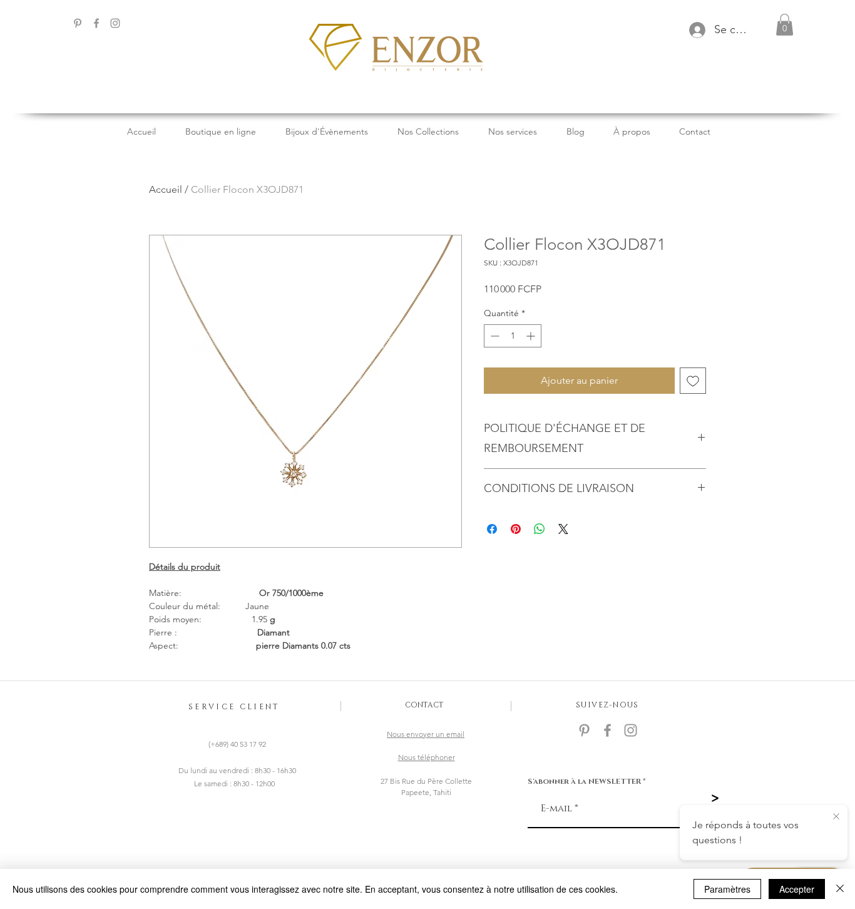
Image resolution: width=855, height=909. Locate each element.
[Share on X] (563, 529)
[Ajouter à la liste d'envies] (693, 380)
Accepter (796, 889)
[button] (785, 25)
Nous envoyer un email (425, 734)
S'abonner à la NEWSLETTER (584, 781)
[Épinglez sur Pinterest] (515, 529)
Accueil (165, 189)
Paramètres (727, 889)
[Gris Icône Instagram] (115, 23)
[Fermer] (839, 889)
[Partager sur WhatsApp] (539, 529)
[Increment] (532, 336)
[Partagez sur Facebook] (491, 529)
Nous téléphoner (426, 757)
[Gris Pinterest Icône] (77, 23)
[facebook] (96, 23)
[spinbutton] (512, 336)
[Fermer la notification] (836, 817)
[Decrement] (493, 336)
